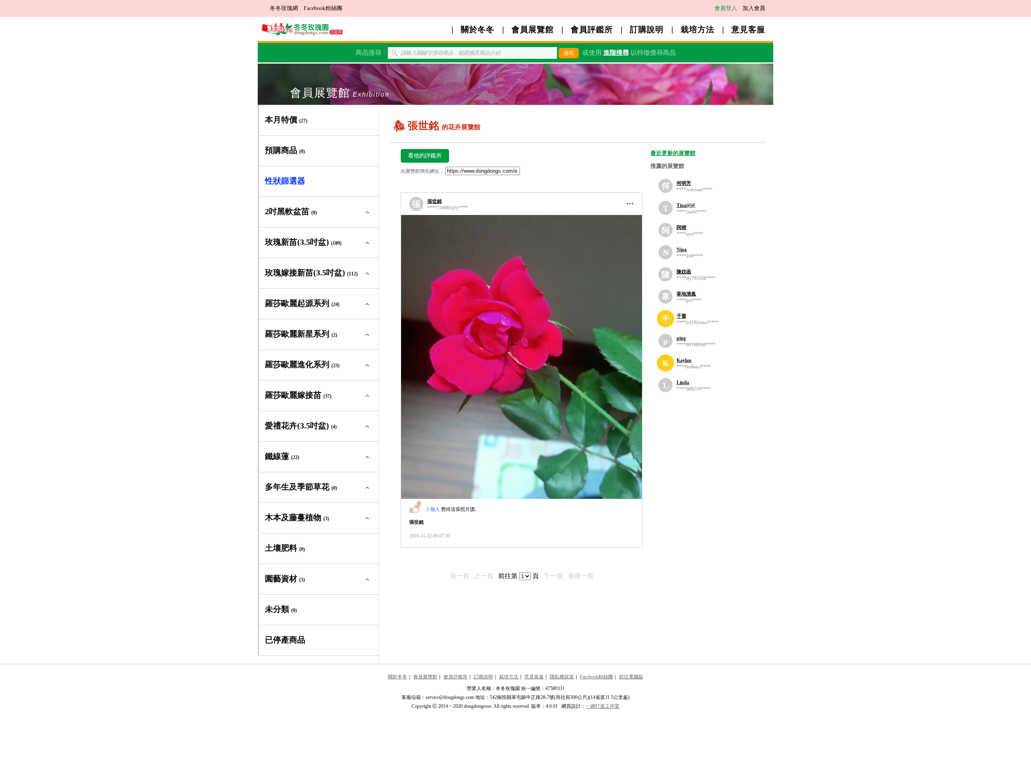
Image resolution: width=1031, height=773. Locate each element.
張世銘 (434, 201)
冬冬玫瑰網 (284, 8)
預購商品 (285, 150)
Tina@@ (686, 205)
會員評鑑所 (592, 29)
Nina (682, 249)
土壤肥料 (285, 548)
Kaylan (684, 360)
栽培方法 (697, 29)
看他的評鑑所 (425, 156)
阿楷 (681, 227)
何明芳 (684, 183)
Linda (683, 382)
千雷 (681, 316)
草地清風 (686, 294)
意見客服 (748, 29)
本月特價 (286, 119)
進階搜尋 (616, 52)
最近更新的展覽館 (673, 153)
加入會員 (754, 8)
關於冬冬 (478, 29)
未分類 (281, 609)
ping (681, 338)
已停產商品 (285, 639)
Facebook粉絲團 (323, 8)
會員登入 (725, 8)
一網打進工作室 (602, 706)
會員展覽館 (532, 29)
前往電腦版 (631, 677)
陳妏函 (684, 272)
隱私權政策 (562, 677)
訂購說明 (647, 29)
